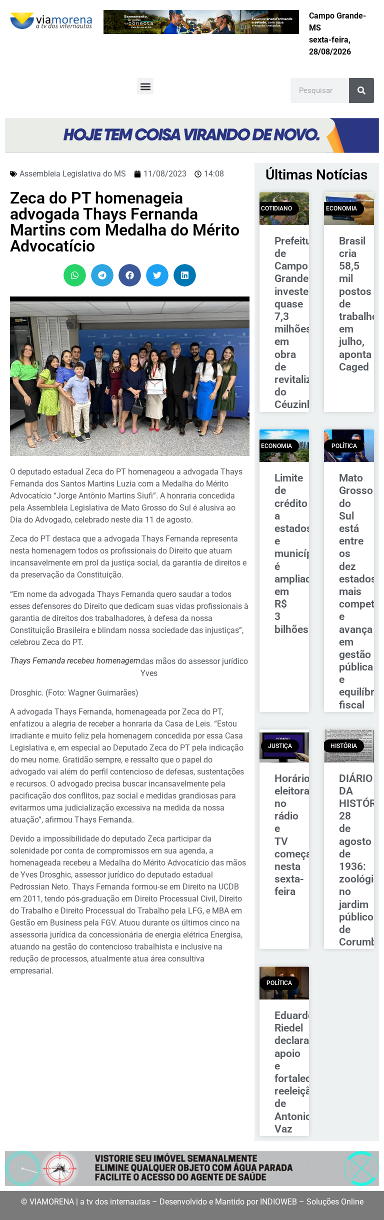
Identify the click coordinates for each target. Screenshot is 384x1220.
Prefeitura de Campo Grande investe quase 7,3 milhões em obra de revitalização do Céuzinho (304, 322)
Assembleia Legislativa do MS (73, 173)
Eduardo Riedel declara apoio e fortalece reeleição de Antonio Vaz (295, 1072)
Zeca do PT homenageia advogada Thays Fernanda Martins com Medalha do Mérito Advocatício (125, 222)
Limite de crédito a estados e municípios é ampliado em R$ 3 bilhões (300, 553)
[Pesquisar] (361, 90)
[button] (145, 86)
